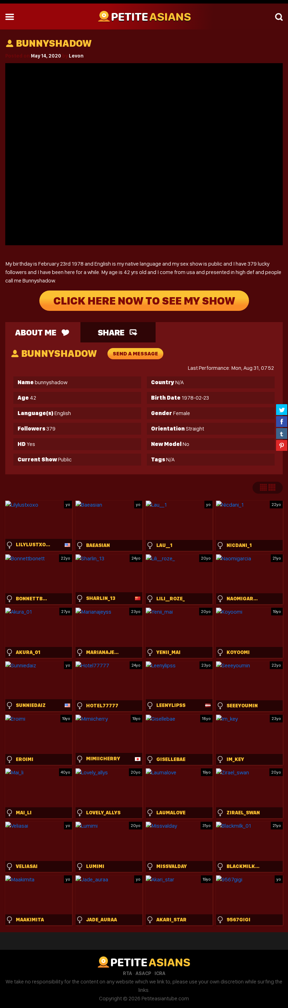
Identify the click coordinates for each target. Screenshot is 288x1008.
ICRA (160, 973)
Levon (76, 56)
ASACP (143, 973)
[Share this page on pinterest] (281, 445)
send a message (135, 354)
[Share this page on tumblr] (281, 433)
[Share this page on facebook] (281, 421)
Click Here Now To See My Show (144, 300)
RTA (127, 973)
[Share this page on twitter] (281, 409)
